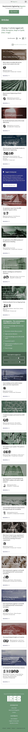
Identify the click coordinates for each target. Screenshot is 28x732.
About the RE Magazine (14, 710)
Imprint (9, 728)
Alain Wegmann (14, 454)
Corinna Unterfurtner (13, 157)
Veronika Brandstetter (12, 676)
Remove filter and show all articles (20, 44)
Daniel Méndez (10, 308)
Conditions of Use (21, 728)
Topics (15, 12)
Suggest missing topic (9, 185)
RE (14, 1)
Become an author (14, 723)
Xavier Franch (16, 308)
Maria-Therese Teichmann (12, 156)
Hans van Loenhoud (15, 98)
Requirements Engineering (14, 7)
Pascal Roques (10, 391)
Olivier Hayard (21, 454)
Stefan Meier (13, 484)
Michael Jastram (14, 512)
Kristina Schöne (22, 276)
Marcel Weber (18, 423)
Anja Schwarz (21, 640)
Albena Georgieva (17, 580)
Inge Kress (16, 640)
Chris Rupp (16, 276)
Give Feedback (14, 718)
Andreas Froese (13, 675)
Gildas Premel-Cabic (11, 248)
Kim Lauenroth (10, 546)
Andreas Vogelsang (19, 674)
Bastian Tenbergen (11, 674)
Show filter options (11, 38)
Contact (14, 712)
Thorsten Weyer (6, 675)
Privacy (13, 728)
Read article (5, 75)
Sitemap (4, 728)
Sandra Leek (9, 70)
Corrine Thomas (10, 580)
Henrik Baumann (16, 216)
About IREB (14, 708)
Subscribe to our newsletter (13, 361)
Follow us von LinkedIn (13, 358)
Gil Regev (9, 454)
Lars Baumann (10, 216)
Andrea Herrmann (10, 423)
